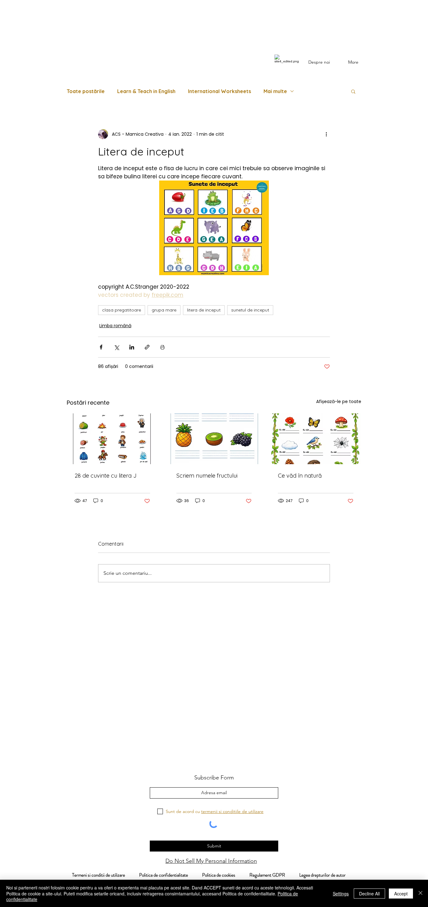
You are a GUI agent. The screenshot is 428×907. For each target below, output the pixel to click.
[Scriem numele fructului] (214, 438)
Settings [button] (341, 893)
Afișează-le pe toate (338, 401)
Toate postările (86, 91)
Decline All (369, 893)
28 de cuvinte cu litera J (106, 475)
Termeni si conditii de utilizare (95, 875)
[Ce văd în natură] (315, 438)
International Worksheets (219, 91)
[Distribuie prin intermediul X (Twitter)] (116, 347)
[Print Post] (162, 347)
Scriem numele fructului (206, 475)
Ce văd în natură (300, 475)
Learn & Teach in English (146, 91)
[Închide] (420, 893)
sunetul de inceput (250, 310)
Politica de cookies (225, 875)
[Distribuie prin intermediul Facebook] (101, 347)
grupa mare (164, 310)
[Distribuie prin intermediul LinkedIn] (132, 347)
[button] (353, 91)
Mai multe (275, 91)
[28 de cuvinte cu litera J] (112, 438)
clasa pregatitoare (121, 310)
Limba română (115, 325)
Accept (401, 893)
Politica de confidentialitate (163, 875)
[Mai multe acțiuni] (326, 134)
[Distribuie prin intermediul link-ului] (147, 347)
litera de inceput (204, 310)
